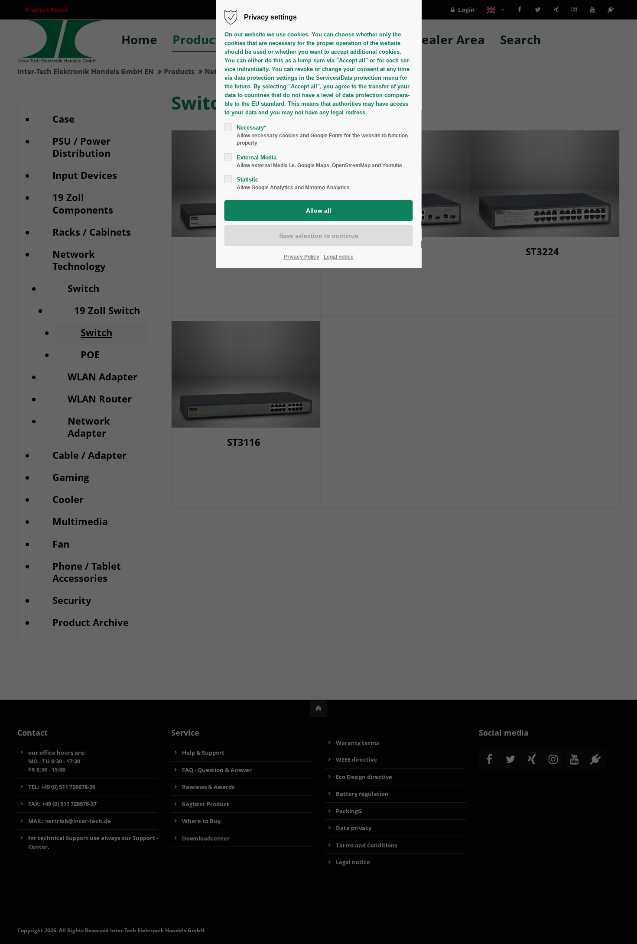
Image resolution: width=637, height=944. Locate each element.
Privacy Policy (301, 257)
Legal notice (339, 257)
